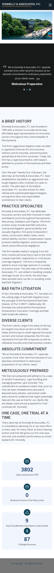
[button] (24, 89)
